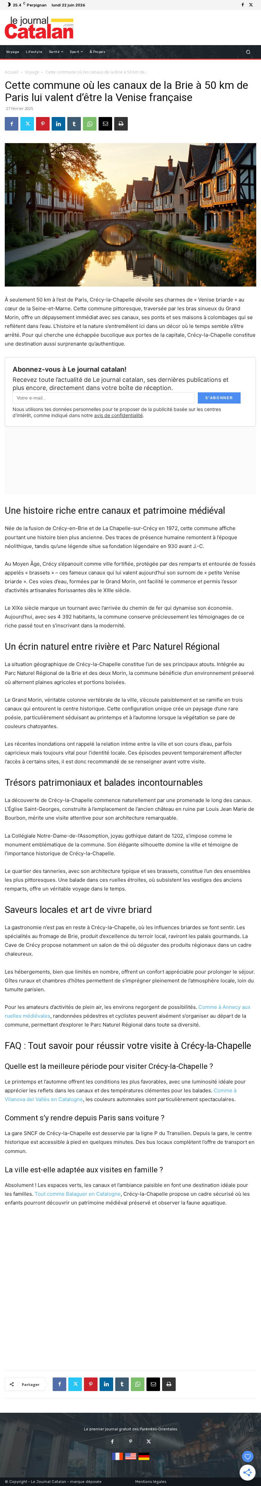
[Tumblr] (74, 124)
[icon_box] (91, 5)
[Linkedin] (58, 124)
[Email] (105, 124)
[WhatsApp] (90, 124)
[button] (248, 51)
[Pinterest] (43, 124)
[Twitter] (251, 5)
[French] (117, 1460)
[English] (131, 1460)
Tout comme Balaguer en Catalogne (78, 1194)
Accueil (11, 72)
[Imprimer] (121, 124)
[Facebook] (243, 5)
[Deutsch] (144, 1460)
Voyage (32, 72)
